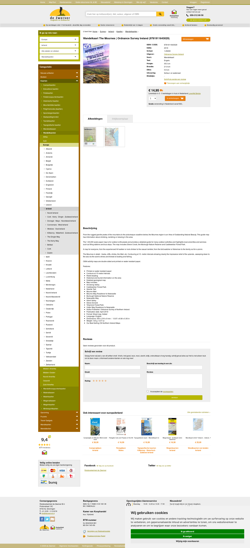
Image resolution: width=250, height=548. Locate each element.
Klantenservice (65, 2)
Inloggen (193, 2)
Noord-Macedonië (52, 296)
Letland (48, 268)
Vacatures (154, 2)
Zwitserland (50, 364)
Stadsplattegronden (51, 117)
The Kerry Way (53, 240)
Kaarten (44, 80)
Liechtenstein (50, 272)
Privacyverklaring (103, 546)
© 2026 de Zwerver (47, 546)
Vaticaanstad (50, 356)
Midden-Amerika (49, 368)
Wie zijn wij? (141, 2)
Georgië (48, 196)
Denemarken (50, 176)
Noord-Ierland (51, 292)
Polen (47, 312)
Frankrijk (49, 193)
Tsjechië (48, 348)
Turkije (48, 352)
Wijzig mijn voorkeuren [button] (187, 541)
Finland (48, 188)
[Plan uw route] (52, 519)
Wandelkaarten (49, 132)
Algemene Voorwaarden (68, 546)
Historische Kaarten (51, 101)
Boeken (44, 77)
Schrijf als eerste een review (175, 79)
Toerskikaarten (49, 121)
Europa (46, 144)
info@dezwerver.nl (48, 513)
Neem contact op (199, 20)
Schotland (49, 328)
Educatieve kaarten (50, 89)
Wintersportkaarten (50, 408)
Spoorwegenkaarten (51, 113)
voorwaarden (168, 391)
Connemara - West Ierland (57, 224)
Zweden (48, 360)
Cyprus (48, 169)
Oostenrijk (49, 308)
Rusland (49, 324)
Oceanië (46, 380)
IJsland (48, 204)
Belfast (50, 244)
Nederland (49, 288)
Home (42, 2)
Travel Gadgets (46, 420)
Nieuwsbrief (105, 2)
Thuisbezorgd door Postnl (96, 536)
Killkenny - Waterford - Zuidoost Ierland (62, 233)
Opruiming (45, 412)
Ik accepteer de (161, 391)
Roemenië (49, 320)
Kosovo (48, 260)
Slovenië (49, 336)
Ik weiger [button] (187, 536)
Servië (48, 332)
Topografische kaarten (52, 125)
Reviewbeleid (119, 546)
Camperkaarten (49, 85)
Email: (87, 372)
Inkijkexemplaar (120, 118)
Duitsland (49, 181)
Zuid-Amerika (48, 384)
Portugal (49, 316)
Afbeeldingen (95, 118)
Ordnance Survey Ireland (174, 54)
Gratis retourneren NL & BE (86, 2)
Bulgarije (49, 164)
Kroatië (48, 264)
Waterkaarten (48, 396)
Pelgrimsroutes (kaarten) (53, 109)
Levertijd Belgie (195, 93)
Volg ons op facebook (106, 465)
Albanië (48, 149)
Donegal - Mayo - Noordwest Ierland (61, 220)
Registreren (205, 2)
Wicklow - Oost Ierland (56, 228)
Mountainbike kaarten (51, 105)
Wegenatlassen (49, 400)
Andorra (48, 153)
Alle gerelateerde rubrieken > (198, 412)
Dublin (50, 252)
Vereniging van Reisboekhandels (98, 531)
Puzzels (44, 416)
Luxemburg (50, 276)
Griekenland (50, 201)
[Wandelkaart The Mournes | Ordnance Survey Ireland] (96, 63)
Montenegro (50, 284)
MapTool (52, 2)
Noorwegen (50, 300)
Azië (45, 141)
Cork (49, 248)
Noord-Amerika (49, 376)
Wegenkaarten (49, 404)
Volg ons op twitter (164, 465)
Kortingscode (87, 546)
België (48, 161)
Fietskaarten (48, 93)
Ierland (48, 208)
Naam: (87, 363)
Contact (165, 2)
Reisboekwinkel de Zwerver (95, 470)
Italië (47, 256)
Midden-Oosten (49, 372)
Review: (150, 372)
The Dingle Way (53, 236)
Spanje (48, 344)
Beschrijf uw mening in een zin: (159, 363)
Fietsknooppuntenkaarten (53, 97)
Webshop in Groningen (123, 2)
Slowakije (49, 340)
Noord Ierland (52, 213)
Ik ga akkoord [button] (187, 531)
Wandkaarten (46, 424)
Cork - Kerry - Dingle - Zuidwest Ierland (62, 216)
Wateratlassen (49, 392)
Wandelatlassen (49, 129)
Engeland (49, 184)
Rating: (88, 380)
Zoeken (160, 14)
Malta (47, 280)
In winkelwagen (173, 98)
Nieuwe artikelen (47, 73)
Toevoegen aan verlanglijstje (178, 83)
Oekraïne (49, 304)
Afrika (45, 137)
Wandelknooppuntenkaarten (54, 388)
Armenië (49, 156)
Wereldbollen (46, 428)
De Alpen (49, 173)
